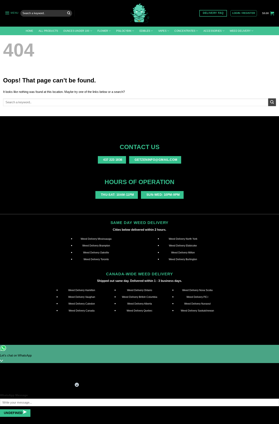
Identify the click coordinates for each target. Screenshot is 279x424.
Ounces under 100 (76, 30)
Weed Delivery (240, 30)
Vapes (162, 30)
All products (48, 30)
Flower (102, 30)
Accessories (212, 30)
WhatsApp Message (14, 395)
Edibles (145, 30)
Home (29, 30)
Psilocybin (123, 30)
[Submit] (68, 13)
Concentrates (184, 30)
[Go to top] (271, 418)
